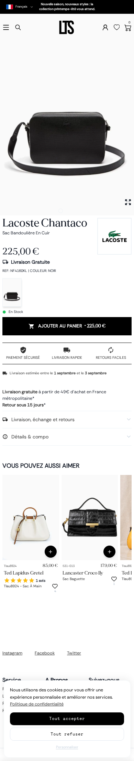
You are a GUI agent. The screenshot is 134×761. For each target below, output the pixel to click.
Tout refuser (67, 734)
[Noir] (12, 292)
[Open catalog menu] (6, 27)
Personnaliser (67, 747)
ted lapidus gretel (23, 573)
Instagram (12, 653)
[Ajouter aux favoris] (55, 586)
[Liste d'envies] (117, 27)
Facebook (45, 653)
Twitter (74, 653)
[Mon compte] (105, 27)
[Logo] (67, 27)
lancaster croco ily (83, 573)
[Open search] (18, 27)
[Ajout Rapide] (51, 552)
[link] (30, 517)
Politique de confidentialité (37, 704)
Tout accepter (67, 718)
